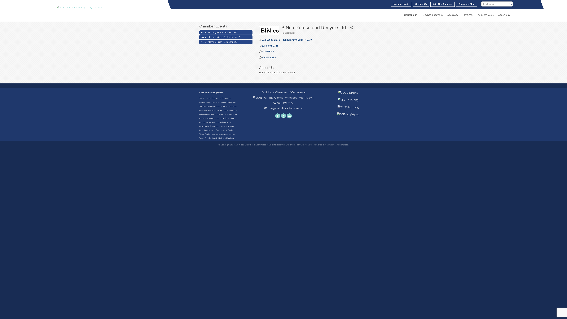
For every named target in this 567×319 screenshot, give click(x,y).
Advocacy (452, 15)
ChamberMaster (332, 145)
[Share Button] (351, 27)
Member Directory (433, 15)
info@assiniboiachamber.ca (285, 108)
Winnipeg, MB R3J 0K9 (285, 97)
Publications (485, 15)
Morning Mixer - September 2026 (224, 34)
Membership (410, 15)
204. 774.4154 (285, 103)
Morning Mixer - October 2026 (222, 30)
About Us (503, 15)
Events (468, 15)
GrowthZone (306, 145)
